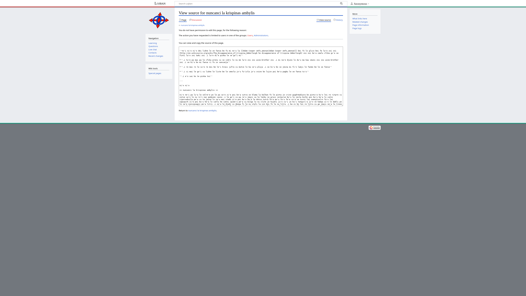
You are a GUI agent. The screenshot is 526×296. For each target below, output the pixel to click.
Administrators (261, 35)
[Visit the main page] (158, 20)
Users (250, 35)
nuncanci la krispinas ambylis (193, 25)
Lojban (160, 3)
